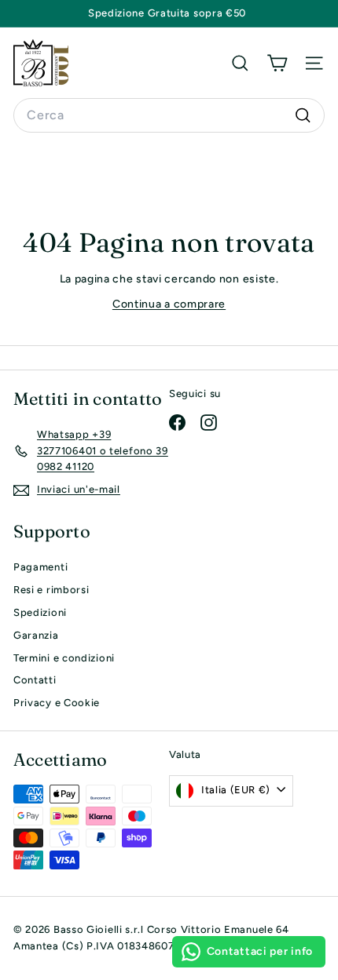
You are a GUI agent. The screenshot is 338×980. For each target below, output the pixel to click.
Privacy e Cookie (56, 703)
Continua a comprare (169, 304)
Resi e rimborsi (51, 590)
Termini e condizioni (64, 658)
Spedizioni (40, 612)
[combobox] (169, 115)
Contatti (35, 680)
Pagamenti (40, 567)
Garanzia (36, 635)
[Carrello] (277, 62)
